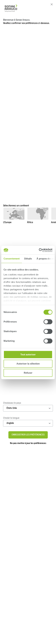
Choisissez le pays (12, 403)
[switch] (48, 321)
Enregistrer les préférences (28, 435)
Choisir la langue (11, 418)
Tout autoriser (28, 354)
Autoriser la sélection (28, 363)
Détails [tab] (28, 258)
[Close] (52, 4)
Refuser (28, 372)
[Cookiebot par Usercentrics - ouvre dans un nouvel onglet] (39, 250)
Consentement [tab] (12, 258)
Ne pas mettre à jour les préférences (28, 443)
